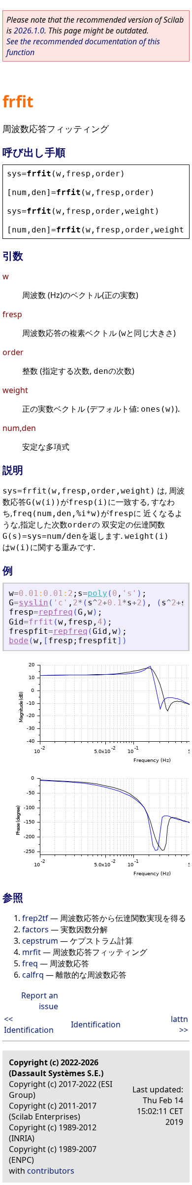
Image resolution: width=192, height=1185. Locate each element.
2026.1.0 (29, 30)
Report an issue (39, 1001)
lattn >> (179, 1024)
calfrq (33, 974)
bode (19, 640)
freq (30, 963)
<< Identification (29, 1024)
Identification (96, 1024)
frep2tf (35, 918)
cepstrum (40, 940)
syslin (33, 602)
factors (35, 929)
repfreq (55, 612)
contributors (50, 1170)
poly (97, 593)
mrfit (31, 952)
